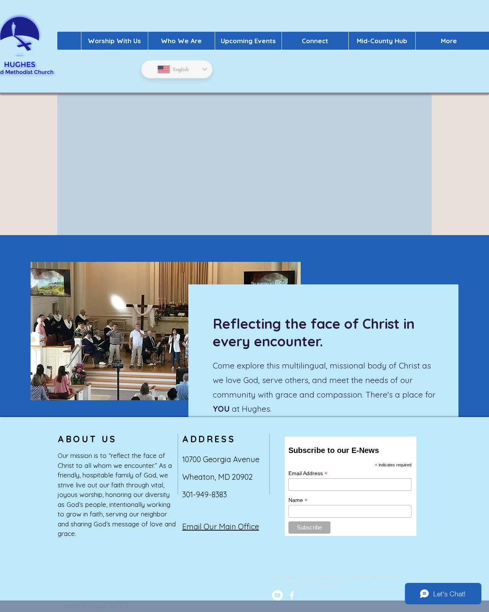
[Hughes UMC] (292, 595)
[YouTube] (277, 595)
